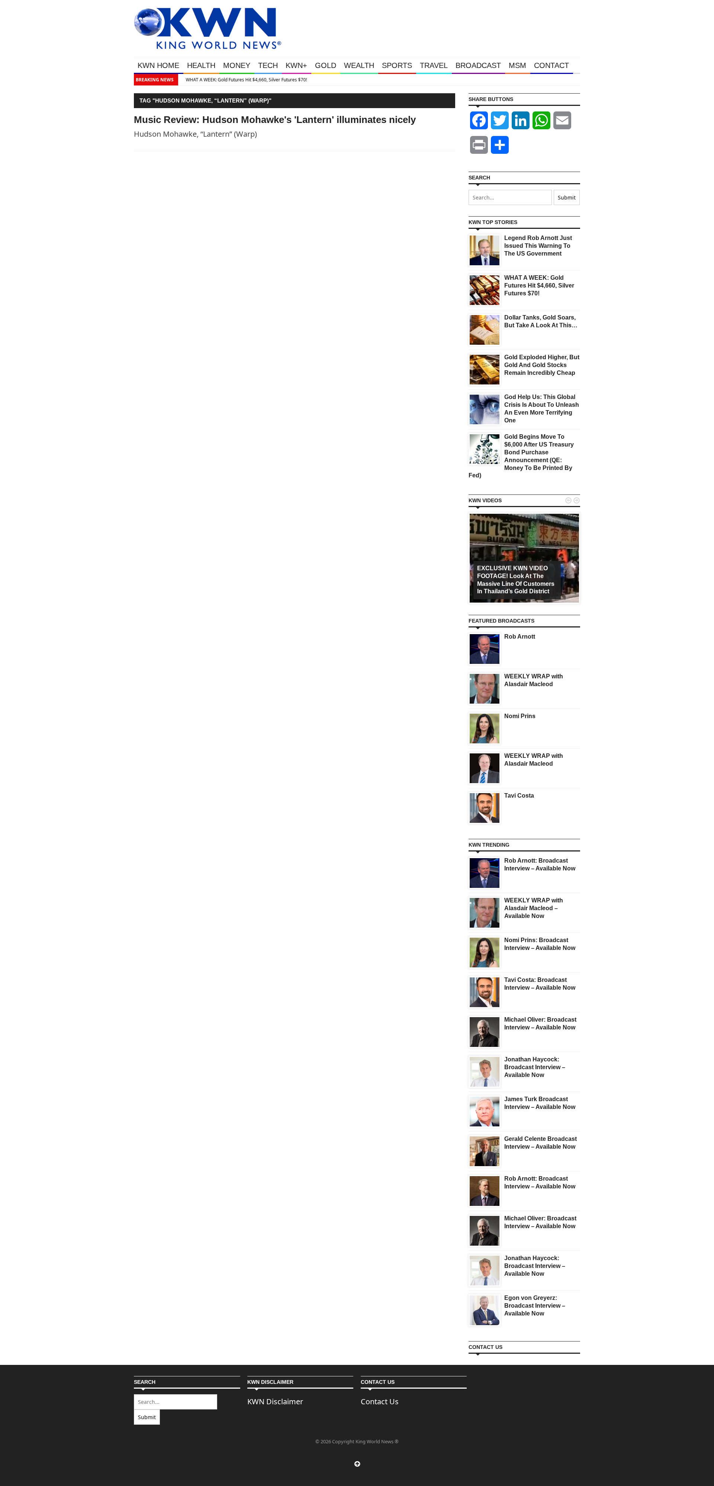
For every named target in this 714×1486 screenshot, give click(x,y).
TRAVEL (434, 65)
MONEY (236, 65)
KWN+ (296, 65)
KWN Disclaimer (275, 1401)
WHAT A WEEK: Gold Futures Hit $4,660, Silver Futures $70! (242, 80)
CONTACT (551, 65)
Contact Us (380, 1401)
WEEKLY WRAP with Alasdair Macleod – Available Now (533, 908)
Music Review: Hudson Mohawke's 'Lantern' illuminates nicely (275, 119)
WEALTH (359, 65)
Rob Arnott (519, 636)
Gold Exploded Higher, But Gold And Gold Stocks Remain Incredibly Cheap (541, 365)
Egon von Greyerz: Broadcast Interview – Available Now (534, 1306)
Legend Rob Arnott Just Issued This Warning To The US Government (538, 246)
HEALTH (201, 65)
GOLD (325, 65)
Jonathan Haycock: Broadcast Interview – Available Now (534, 1067)
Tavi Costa (519, 795)
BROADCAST (478, 65)
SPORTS (397, 65)
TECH (268, 65)
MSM (517, 65)
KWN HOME (158, 65)
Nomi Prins (520, 716)
